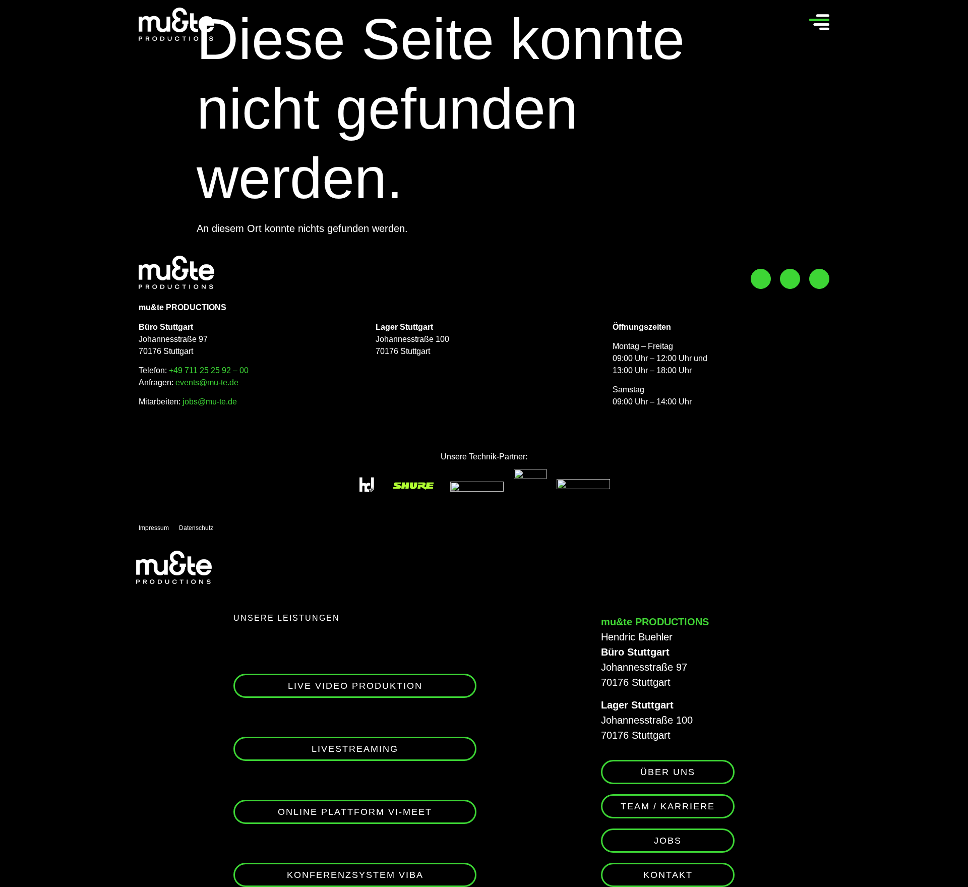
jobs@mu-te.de (208, 401)
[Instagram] (790, 279)
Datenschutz (196, 527)
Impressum (154, 527)
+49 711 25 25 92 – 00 (209, 370)
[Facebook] (761, 279)
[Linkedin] (819, 279)
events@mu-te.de (206, 382)
